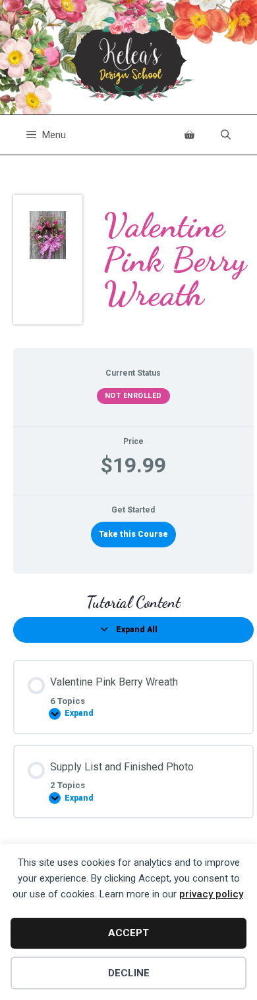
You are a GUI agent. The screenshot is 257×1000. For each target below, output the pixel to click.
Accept (128, 933)
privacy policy (211, 894)
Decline (129, 973)
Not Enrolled (133, 395)
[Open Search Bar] (226, 135)
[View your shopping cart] (189, 135)
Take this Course (133, 534)
